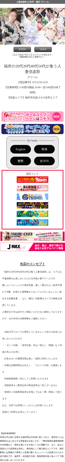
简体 (44, 149)
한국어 (44, 161)
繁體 (21, 161)
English (20, 149)
